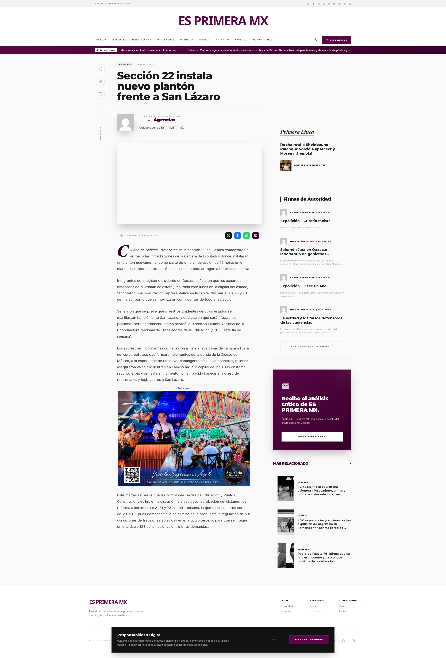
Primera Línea (166, 40)
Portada (100, 40)
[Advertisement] (312, 86)
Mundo (257, 40)
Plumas (186, 39)
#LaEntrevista (141, 40)
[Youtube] (334, 3)
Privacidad (277, 640)
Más (271, 39)
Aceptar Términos (309, 639)
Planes (343, 606)
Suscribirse (336, 40)
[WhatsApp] (246, 235)
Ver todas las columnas (312, 346)
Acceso (343, 611)
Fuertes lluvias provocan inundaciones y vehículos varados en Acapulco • (124, 50)
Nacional (241, 40)
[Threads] (324, 3)
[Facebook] (313, 3)
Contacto (315, 606)
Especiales (119, 40)
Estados (204, 40)
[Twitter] (308, 3)
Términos (285, 611)
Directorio (315, 611)
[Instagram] (318, 3)
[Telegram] (339, 3)
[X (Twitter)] (228, 235)
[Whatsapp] (345, 3)
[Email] (350, 3)
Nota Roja (222, 40)
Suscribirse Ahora (312, 437)
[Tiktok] (329, 3)
